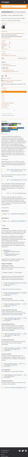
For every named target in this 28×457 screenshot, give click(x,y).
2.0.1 (3, 93)
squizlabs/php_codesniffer (9, 71)
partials (4, 82)
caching (13, 80)
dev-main (4, 88)
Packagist (5, 2)
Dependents (4, 44)
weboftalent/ (7, 12)
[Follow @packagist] (23, 451)
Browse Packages (4, 456)
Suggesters (4, 46)
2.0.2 (3, 91)
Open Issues (4, 49)
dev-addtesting (5, 105)
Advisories (3, 53)
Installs (3, 43)
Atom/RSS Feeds (4, 452)
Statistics (3, 454)
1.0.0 (3, 101)
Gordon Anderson (7, 78)
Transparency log (5, 38)
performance (6, 80)
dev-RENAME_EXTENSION (8, 103)
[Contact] (20, 451)
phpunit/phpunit (7, 70)
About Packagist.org (5, 450)
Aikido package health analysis (8, 55)
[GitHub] (26, 451)
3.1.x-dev (4, 90)
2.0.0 (3, 95)
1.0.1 (3, 99)
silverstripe (18, 80)
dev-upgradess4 (6, 108)
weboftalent (10, 82)
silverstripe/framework (8, 65)
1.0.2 (3, 97)
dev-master (4, 106)
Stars (2, 47)
